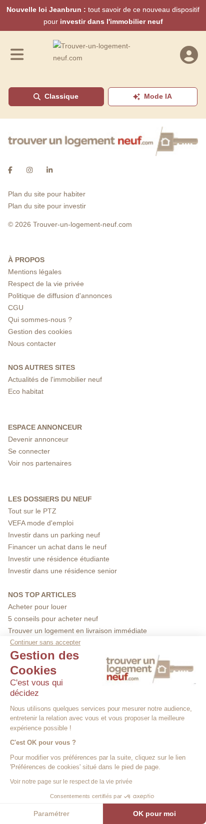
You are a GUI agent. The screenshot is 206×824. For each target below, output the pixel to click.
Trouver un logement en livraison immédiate (77, 631)
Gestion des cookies (40, 331)
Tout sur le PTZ (32, 511)
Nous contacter (32, 343)
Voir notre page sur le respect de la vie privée (71, 781)
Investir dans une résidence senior (62, 571)
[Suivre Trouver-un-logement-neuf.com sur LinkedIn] (49, 170)
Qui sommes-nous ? (40, 320)
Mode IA (158, 96)
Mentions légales (35, 272)
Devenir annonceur (38, 439)
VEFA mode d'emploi (41, 523)
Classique (61, 96)
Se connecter (29, 451)
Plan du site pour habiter (47, 194)
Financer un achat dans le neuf (57, 547)
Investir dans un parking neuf (54, 535)
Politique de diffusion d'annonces (60, 296)
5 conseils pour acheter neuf (53, 619)
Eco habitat (26, 391)
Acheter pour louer (37, 607)
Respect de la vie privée (46, 284)
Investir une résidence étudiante (59, 559)
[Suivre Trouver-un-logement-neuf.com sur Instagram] (29, 170)
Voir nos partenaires (40, 463)
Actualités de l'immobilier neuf (55, 379)
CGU (16, 308)
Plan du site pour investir (47, 206)
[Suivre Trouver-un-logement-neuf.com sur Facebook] (10, 170)
